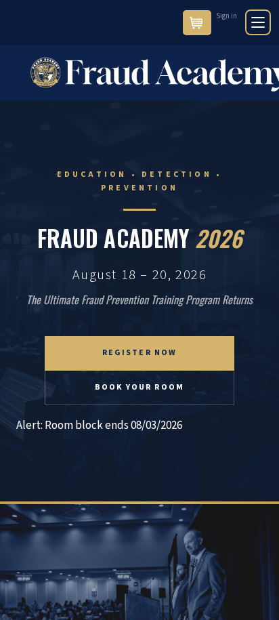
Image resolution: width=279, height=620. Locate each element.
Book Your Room (139, 387)
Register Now (139, 352)
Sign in (226, 16)
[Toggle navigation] (258, 22)
